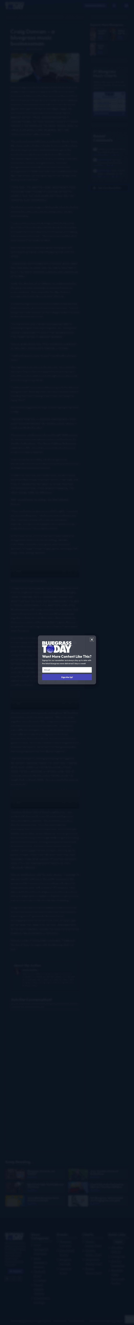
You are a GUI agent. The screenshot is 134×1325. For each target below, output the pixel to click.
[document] (67, 662)
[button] (91, 639)
